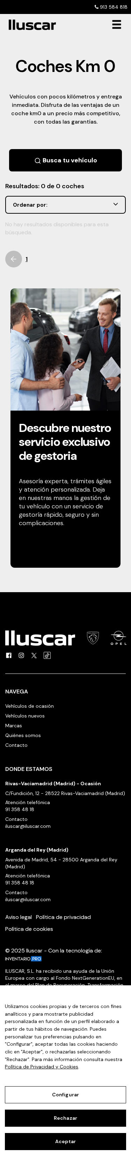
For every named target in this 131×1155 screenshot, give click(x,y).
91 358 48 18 (19, 809)
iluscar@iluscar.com (28, 826)
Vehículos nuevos (25, 716)
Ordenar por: (30, 204)
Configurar (65, 1094)
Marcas (13, 725)
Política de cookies (29, 929)
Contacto (16, 745)
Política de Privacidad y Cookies (41, 1067)
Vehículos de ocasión (29, 706)
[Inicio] (29, 25)
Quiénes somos (23, 735)
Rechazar (65, 1118)
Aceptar (65, 1141)
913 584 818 (113, 7)
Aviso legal (18, 917)
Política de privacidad (63, 917)
